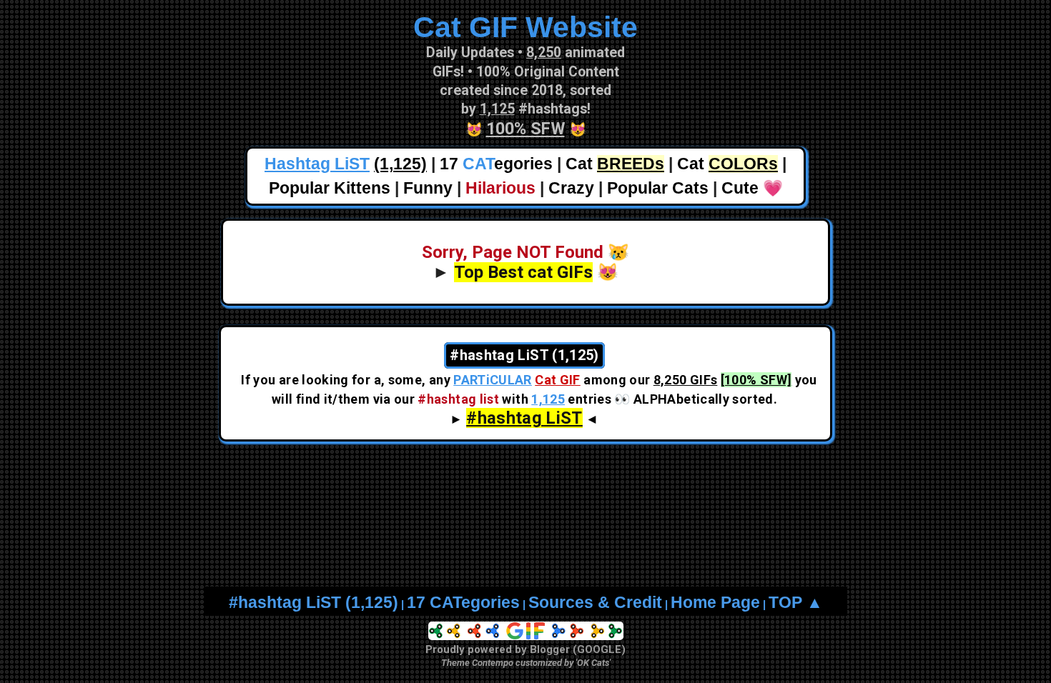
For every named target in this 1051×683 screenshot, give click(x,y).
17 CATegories (463, 603)
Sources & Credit (595, 603)
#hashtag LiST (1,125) (313, 603)
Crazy (571, 188)
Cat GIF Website (525, 27)
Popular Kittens (329, 188)
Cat (615, 164)
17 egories (496, 164)
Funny (428, 188)
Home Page (715, 603)
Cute (740, 188)
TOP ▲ (796, 603)
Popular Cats (658, 188)
